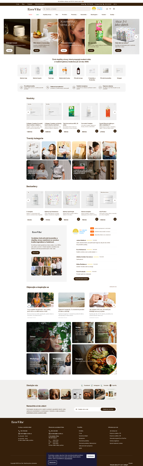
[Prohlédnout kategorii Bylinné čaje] (23, 70)
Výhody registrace (114, 440)
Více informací (68, 458)
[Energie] (64, 150)
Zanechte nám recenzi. (81, 278)
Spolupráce (82, 438)
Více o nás (35, 252)
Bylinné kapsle (37, 78)
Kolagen (119, 78)
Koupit (9, 50)
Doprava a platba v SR (115, 435)
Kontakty (81, 430)
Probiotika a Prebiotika (92, 79)
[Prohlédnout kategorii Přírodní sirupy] (78, 70)
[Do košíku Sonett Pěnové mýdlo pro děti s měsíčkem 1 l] (115, 131)
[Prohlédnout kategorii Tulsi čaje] (51, 70)
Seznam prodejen (83, 435)
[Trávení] (110, 150)
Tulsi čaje (51, 78)
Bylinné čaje (23, 78)
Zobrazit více (113, 286)
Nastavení (52, 462)
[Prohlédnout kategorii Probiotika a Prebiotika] (92, 70)
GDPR (80, 448)
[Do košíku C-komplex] (42, 219)
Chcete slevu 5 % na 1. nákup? (119, 465)
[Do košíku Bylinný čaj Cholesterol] (60, 219)
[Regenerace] (33, 150)
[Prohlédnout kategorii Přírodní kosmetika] (106, 70)
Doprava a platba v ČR (115, 433)
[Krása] (79, 150)
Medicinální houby (64, 78)
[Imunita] (94, 150)
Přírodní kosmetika (105, 78)
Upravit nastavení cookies (116, 443)
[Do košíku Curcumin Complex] (96, 131)
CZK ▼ (115, 4)
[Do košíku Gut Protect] (115, 219)
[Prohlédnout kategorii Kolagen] (119, 70)
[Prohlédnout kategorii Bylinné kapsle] (37, 70)
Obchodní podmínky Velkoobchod (87, 443)
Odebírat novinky (108, 409)
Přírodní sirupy (78, 78)
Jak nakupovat (113, 430)
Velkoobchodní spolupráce (85, 445)
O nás (80, 433)
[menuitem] (13, 3)
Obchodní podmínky (84, 440)
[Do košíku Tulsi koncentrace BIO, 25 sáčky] (78, 131)
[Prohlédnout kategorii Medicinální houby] (65, 70)
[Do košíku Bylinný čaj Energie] (78, 219)
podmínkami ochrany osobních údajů (36, 413)
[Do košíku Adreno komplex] (96, 219)
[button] (136, 37)
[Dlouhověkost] (49, 150)
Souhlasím (91, 456)
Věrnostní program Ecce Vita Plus (118, 438)
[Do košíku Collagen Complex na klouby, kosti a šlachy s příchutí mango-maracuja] (60, 131)
